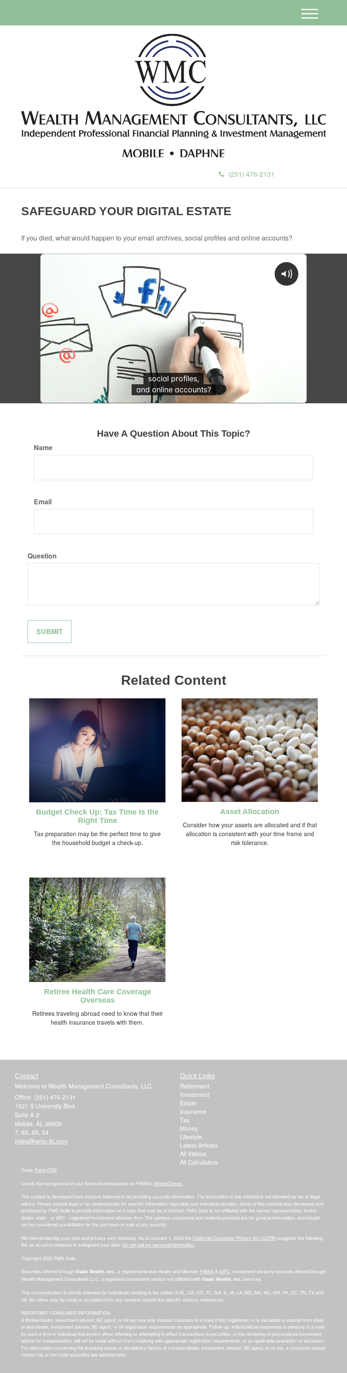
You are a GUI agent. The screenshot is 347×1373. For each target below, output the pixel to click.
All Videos (193, 1153)
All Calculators (199, 1162)
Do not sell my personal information (158, 1244)
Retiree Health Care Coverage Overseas (97, 995)
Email (43, 501)
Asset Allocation (249, 811)
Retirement (194, 1086)
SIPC (224, 1271)
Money (189, 1128)
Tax (185, 1120)
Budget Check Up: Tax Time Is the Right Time (97, 816)
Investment (194, 1094)
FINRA (207, 1271)
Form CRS (46, 1169)
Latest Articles (199, 1145)
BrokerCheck (168, 1183)
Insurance (193, 1111)
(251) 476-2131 (252, 174)
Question (42, 556)
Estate (188, 1103)
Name (43, 447)
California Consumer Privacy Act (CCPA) (234, 1237)
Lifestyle (191, 1136)
